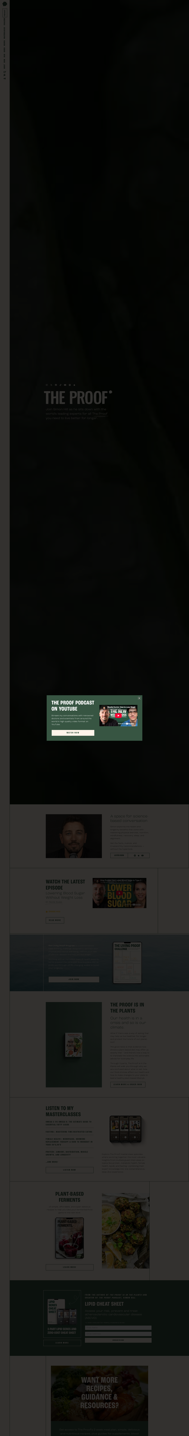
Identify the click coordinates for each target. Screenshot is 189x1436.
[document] (94, 718)
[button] (139, 698)
